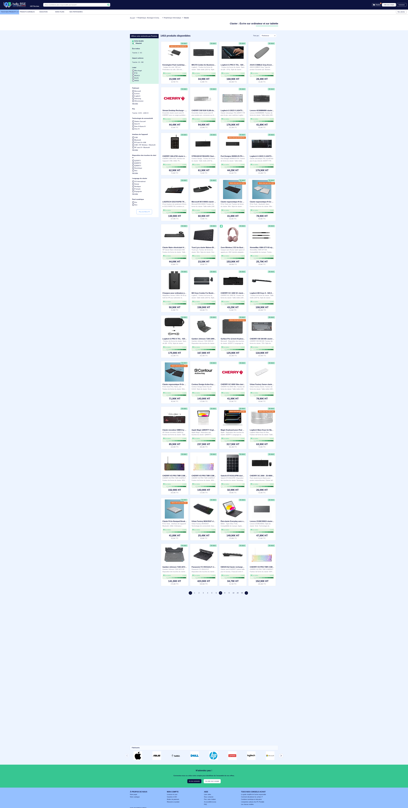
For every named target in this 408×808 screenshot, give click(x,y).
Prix (133, 109)
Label (134, 67)
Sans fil (137, 124)
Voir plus (135, 103)
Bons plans (59, 12)
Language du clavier (139, 178)
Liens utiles (207, 794)
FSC (136, 73)
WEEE (137, 80)
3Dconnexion (139, 101)
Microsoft (138, 91)
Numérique (138, 168)
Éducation (43, 12)
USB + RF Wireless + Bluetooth (145, 145)
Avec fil (137, 129)
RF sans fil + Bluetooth (142, 147)
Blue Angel (138, 70)
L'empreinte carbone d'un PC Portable (252, 802)
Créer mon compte (389, 4)
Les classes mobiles (247, 804)
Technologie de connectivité (142, 118)
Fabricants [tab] (136, 747)
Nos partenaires (76, 12)
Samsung (138, 98)
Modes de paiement (173, 799)
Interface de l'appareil (140, 134)
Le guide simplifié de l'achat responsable (253, 794)
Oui (136, 202)
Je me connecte (194, 781)
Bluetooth (138, 140)
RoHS (137, 78)
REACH (137, 75)
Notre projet (133, 794)
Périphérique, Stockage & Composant (150, 18)
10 (233, 593)
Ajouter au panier (174, 80)
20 (238, 593)
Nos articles (401, 12)
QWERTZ (138, 163)
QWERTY (138, 165)
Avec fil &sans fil (140, 126)
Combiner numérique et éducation (251, 799)
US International (140, 181)
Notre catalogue (135, 797)
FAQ (205, 804)
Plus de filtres (143, 212)
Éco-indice (136, 48)
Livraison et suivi (172, 794)
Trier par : (256, 35)
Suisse (137, 184)
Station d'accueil (140, 121)
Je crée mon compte (212, 781)
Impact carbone (137, 58)
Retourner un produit (173, 802)
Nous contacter (208, 797)
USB (136, 137)
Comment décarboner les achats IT (252, 797)
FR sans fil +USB (140, 142)
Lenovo (137, 93)
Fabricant (135, 88)
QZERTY (138, 160)
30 (242, 593)
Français (137, 189)
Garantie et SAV (172, 797)
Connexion (402, 4)
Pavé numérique (138, 199)
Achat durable (139, 41)
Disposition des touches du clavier (144, 156)
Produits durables (27, 12)
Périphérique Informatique (172, 18)
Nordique (138, 186)
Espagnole (138, 191)
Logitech (137, 96)
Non (136, 170)
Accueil (132, 18)
